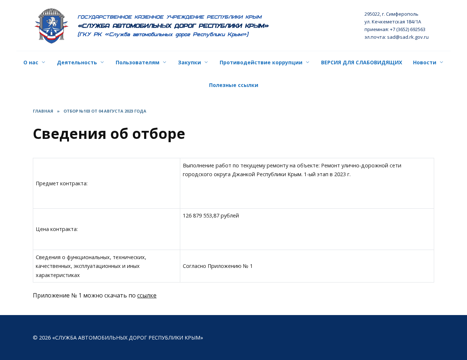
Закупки (189, 62)
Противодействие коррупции (261, 62)
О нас (30, 62)
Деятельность (77, 62)
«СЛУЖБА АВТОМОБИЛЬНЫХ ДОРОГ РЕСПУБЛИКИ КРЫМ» (173, 25)
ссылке (147, 295)
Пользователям (137, 62)
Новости (424, 62)
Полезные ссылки (233, 85)
